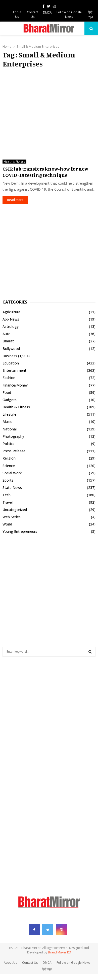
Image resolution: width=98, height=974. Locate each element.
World (7, 524)
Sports (8, 480)
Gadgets (10, 399)
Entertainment (14, 370)
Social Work (12, 473)
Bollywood (11, 348)
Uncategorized (15, 509)
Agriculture (11, 312)
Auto (7, 333)
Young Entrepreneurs (20, 531)
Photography (13, 436)
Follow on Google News (69, 14)
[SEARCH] (90, 652)
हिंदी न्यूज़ (90, 14)
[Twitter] (47, 929)
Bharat (8, 341)
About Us (17, 14)
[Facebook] (34, 929)
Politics (8, 443)
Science (9, 465)
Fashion (9, 377)
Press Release (14, 450)
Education (11, 363)
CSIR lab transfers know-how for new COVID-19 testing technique (45, 172)
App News (11, 319)
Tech (7, 494)
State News (12, 487)
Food (7, 392)
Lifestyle (9, 414)
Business (10, 355)
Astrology (11, 326)
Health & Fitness (14, 161)
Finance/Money (15, 385)
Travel (8, 502)
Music (7, 421)
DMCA (47, 12)
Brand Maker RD (59, 952)
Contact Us (32, 14)
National (10, 429)
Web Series (12, 516)
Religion (9, 458)
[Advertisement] (49, 112)
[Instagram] (61, 929)
